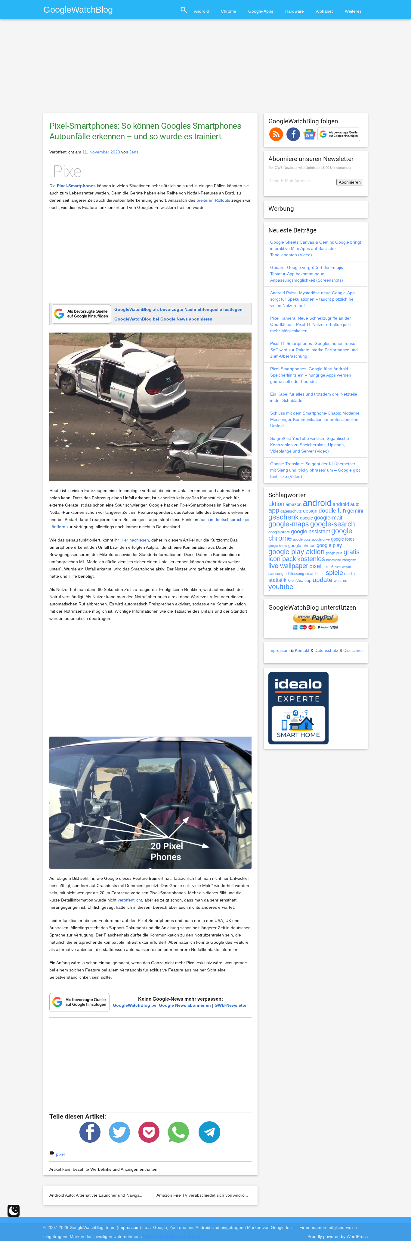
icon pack (282, 559)
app (273, 510)
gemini (355, 511)
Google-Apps (260, 11)
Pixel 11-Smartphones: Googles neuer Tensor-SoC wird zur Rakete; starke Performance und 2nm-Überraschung (314, 349)
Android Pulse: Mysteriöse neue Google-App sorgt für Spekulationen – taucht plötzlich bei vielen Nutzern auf (312, 299)
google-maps (288, 524)
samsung (275, 574)
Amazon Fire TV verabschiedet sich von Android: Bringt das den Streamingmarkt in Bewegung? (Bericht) (255, 1195)
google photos (301, 545)
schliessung (294, 574)
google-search (332, 524)
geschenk (283, 517)
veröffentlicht (130, 900)
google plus (334, 553)
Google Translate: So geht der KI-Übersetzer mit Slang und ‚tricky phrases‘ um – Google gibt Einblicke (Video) (315, 470)
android (317, 503)
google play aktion (296, 552)
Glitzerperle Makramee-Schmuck (174, 1236)
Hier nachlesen (134, 540)
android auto (346, 504)
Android (201, 11)
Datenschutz (326, 650)
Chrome (228, 11)
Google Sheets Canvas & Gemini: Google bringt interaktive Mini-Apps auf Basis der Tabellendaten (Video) (315, 248)
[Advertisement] (205, 69)
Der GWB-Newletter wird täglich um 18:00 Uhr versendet (309, 167)
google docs (302, 539)
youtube (280, 587)
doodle (327, 510)
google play (329, 545)
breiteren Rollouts (213, 200)
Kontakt (302, 650)
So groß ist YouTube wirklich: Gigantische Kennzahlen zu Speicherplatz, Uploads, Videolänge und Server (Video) (309, 444)
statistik (277, 580)
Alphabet (324, 11)
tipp (307, 580)
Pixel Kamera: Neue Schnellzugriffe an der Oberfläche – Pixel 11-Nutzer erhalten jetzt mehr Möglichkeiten (310, 324)
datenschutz (291, 511)
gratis (352, 552)
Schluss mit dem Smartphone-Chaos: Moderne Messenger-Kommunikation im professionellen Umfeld (315, 419)
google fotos (343, 539)
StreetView (295, 581)
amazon (293, 504)
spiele (334, 572)
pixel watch (343, 567)
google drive (321, 539)
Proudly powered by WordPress (337, 1236)
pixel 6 (328, 567)
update (322, 579)
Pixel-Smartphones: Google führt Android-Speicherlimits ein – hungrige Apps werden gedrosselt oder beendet (310, 375)
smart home (315, 574)
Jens (133, 152)
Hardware (294, 11)
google (306, 518)
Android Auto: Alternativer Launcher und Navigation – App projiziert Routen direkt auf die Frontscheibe (146, 1195)
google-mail (328, 518)
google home (277, 546)
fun (342, 510)
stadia (349, 573)
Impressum (279, 650)
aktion (276, 504)
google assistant (310, 532)
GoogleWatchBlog (78, 9)
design (310, 510)
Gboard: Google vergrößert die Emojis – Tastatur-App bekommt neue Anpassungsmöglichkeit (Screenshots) (308, 274)
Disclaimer (353, 650)
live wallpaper (288, 566)
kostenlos (311, 559)
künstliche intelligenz (341, 560)
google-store (279, 532)
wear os (340, 580)
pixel (60, 1154)
